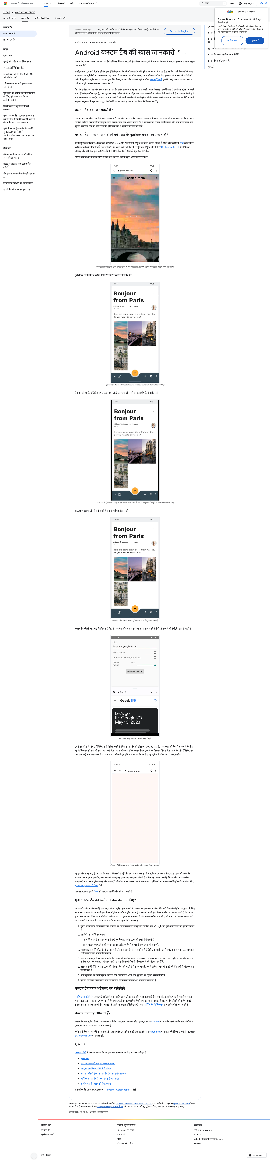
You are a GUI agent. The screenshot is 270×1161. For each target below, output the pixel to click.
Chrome (155, 1021)
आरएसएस (197, 1143)
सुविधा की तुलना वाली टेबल (86, 885)
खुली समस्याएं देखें (47, 1134)
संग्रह (119, 1139)
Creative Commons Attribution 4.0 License (134, 1103)
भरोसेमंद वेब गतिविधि (42, 18)
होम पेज (78, 42)
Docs (45, 3)
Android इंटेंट (60, 18)
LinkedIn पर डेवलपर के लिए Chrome (208, 1139)
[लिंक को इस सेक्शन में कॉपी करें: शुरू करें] (88, 1044)
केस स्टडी (61, 3)
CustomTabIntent (170, 147)
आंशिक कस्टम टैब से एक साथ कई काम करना (100, 1078)
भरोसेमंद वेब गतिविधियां (84, 997)
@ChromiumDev (83, 1035)
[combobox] (213, 3)
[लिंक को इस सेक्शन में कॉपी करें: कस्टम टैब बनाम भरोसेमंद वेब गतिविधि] (128, 988)
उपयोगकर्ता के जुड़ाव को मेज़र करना (96, 1084)
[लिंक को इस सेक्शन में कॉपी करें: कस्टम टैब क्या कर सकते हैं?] (115, 110)
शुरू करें (255, 40)
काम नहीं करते (156, 79)
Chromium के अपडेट (125, 1130)
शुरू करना (85, 1058)
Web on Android (25, 12)
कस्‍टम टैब (25, 18)
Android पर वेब (9, 18)
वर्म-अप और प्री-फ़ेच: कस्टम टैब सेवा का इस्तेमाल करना (104, 1073)
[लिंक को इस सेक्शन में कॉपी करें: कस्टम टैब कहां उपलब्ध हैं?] (113, 1013)
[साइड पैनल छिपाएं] (34, 1156)
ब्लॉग (72, 3)
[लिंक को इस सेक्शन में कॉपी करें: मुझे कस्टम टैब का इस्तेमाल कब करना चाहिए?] (138, 900)
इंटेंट (182, 143)
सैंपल (96, 891)
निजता (48, 1155)
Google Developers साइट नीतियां (110, 1106)
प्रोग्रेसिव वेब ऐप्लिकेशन (153, 1004)
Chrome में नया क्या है (88, 3)
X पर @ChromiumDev (203, 1130)
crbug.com (155, 1031)
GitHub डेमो (80, 1052)
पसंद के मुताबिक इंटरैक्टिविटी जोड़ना (96, 1068)
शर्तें (42, 1155)
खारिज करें (232, 40)
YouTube (197, 1134)
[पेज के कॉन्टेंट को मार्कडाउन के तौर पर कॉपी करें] (179, 51)
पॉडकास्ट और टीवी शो (125, 1143)
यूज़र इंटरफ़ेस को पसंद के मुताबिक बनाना (98, 1063)
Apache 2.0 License (181, 1103)
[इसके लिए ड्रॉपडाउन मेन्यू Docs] (51, 3)
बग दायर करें (45, 1130)
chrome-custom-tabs (118, 1089)
